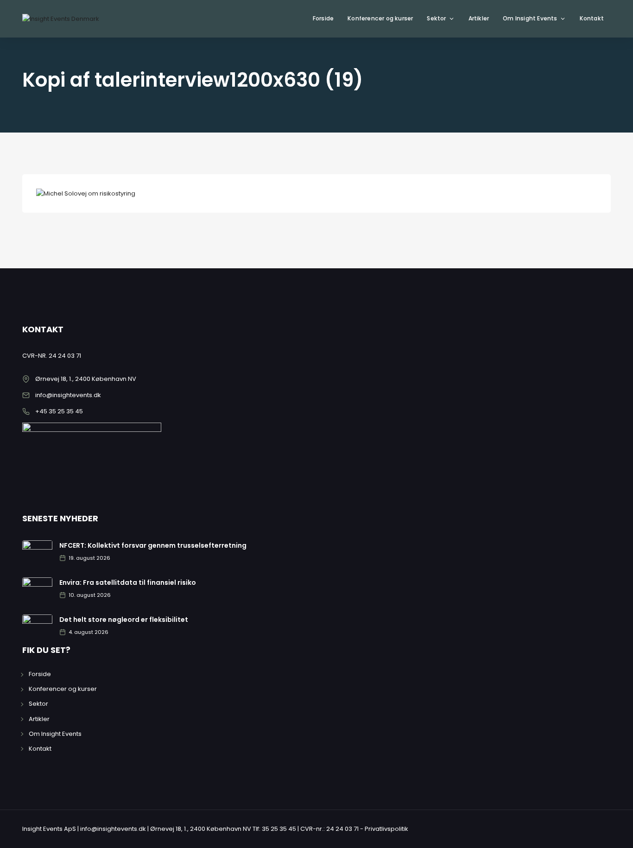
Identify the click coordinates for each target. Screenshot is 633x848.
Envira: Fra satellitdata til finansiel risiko (127, 582)
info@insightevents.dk (68, 395)
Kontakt (592, 18)
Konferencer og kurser (380, 18)
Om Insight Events (530, 18)
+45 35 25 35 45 (59, 411)
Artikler (478, 18)
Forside (323, 18)
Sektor (436, 18)
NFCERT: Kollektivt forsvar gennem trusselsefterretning (153, 545)
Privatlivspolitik (386, 828)
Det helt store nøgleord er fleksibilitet (123, 619)
